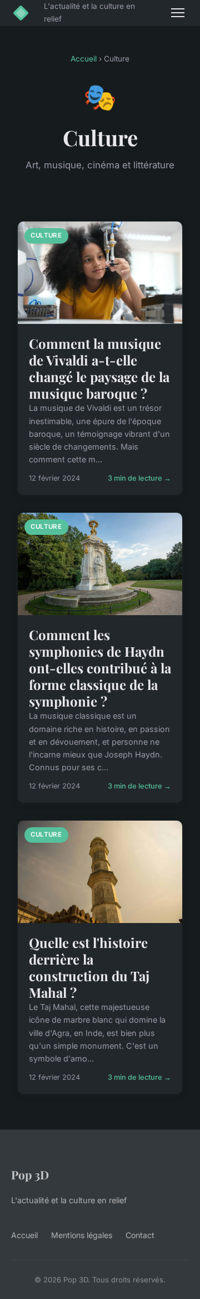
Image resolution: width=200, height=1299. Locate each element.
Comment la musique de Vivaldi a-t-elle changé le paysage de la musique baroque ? (99, 368)
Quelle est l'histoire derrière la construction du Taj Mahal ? (89, 967)
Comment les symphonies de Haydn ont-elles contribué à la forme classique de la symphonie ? (100, 668)
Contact (140, 1235)
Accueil (84, 58)
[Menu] (178, 13)
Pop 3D (30, 1174)
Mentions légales (81, 1235)
